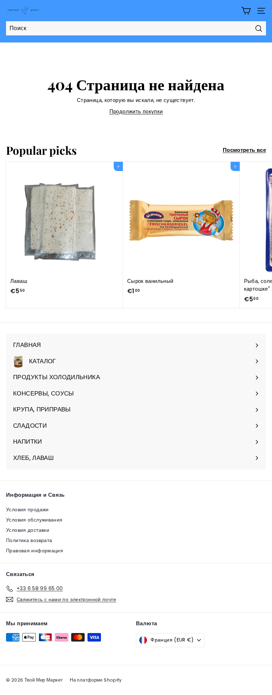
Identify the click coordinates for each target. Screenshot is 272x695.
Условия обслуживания (34, 519)
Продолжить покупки (136, 111)
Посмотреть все (244, 150)
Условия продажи (27, 509)
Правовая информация (34, 550)
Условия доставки (27, 530)
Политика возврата (29, 540)
